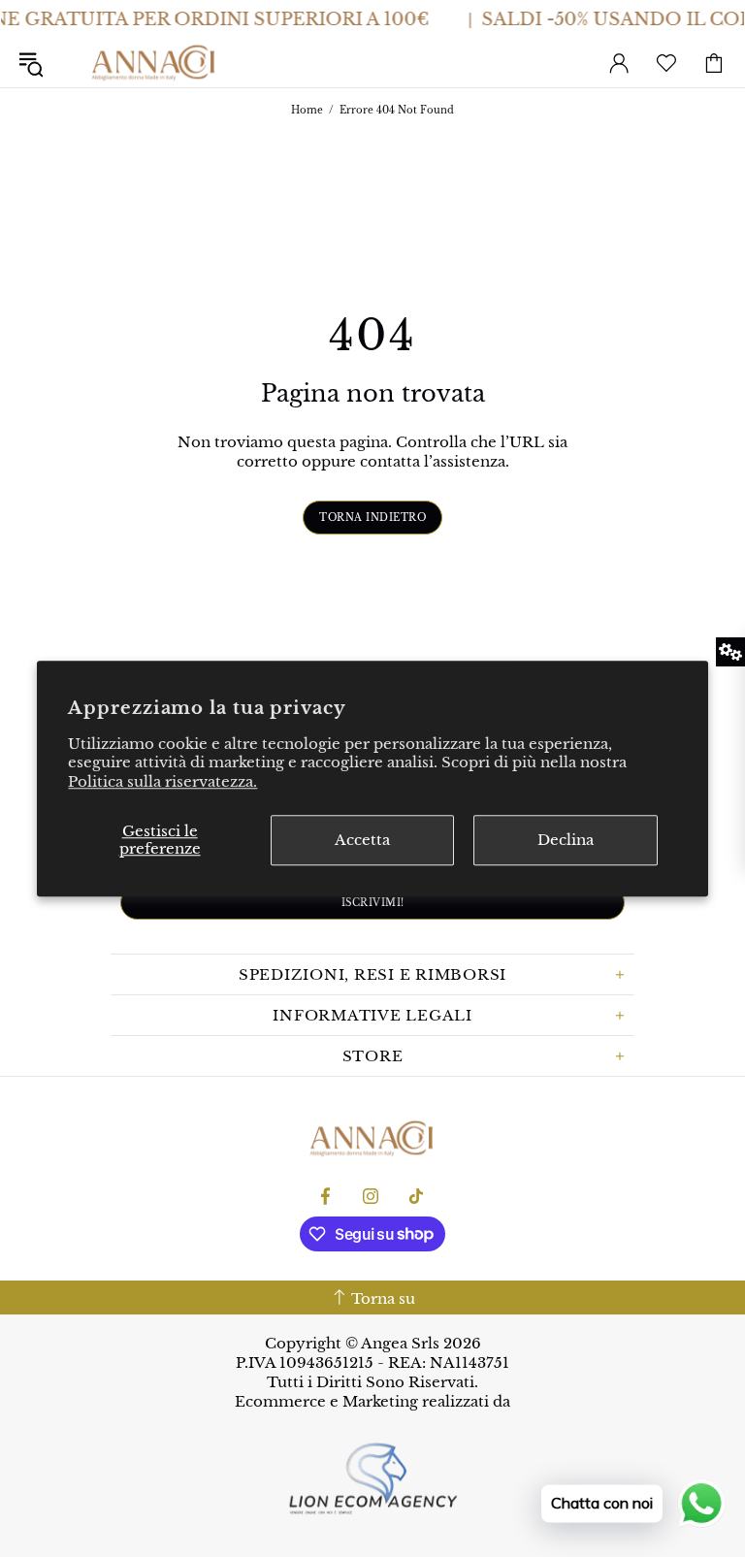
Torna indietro (372, 517)
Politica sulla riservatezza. (162, 781)
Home (307, 110)
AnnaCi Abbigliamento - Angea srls (154, 63)
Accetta (362, 839)
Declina (565, 839)
